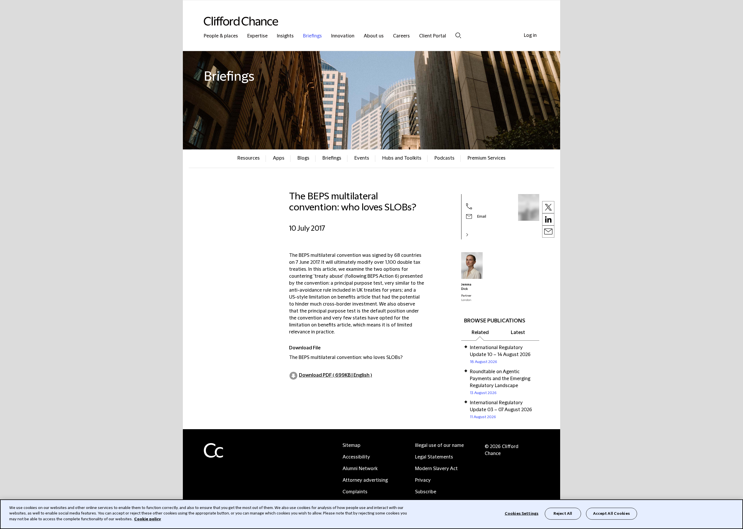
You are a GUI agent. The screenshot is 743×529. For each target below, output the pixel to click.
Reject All (562, 513)
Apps (278, 158)
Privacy (423, 480)
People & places (221, 36)
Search (458, 35)
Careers (401, 36)
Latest (518, 332)
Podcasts (444, 158)
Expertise (257, 36)
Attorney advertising (365, 480)
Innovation (342, 36)
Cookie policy (147, 519)
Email (481, 216)
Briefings (312, 36)
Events (361, 158)
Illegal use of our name (439, 445)
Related (480, 332)
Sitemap (351, 445)
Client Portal (432, 36)
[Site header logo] (360, 21)
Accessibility (356, 457)
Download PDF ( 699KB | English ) (335, 375)
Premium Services (487, 158)
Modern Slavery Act (436, 468)
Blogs (303, 158)
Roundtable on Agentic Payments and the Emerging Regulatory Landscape (500, 378)
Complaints (354, 491)
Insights (285, 36)
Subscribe (425, 491)
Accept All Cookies (611, 513)
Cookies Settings (521, 513)
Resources (248, 158)
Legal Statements (434, 457)
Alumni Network (360, 468)
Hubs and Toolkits (401, 158)
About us (374, 36)
